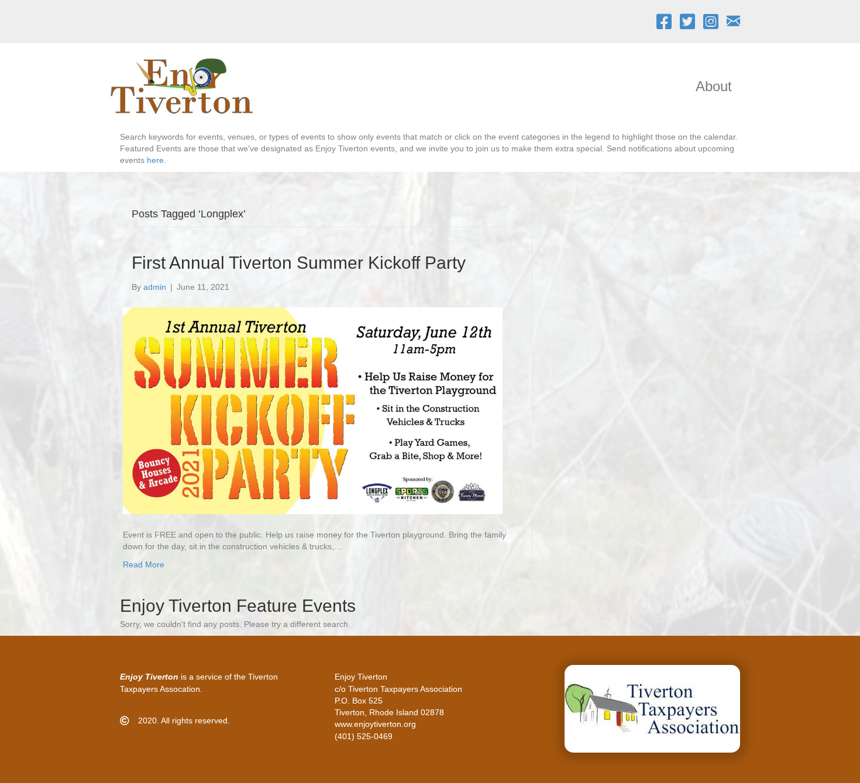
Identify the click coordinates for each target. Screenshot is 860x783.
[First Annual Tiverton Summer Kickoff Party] (313, 410)
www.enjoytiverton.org (375, 724)
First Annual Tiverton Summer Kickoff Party (299, 262)
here (155, 160)
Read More (143, 564)
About (714, 86)
